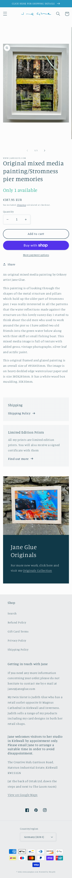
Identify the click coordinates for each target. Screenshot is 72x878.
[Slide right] (45, 150)
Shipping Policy (19, 413)
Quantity (8, 211)
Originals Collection (37, 570)
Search (12, 613)
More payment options (36, 254)
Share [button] (11, 264)
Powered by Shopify (47, 872)
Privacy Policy (17, 640)
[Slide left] (27, 150)
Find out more (18, 459)
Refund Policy (17, 622)
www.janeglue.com (30, 872)
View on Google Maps (23, 795)
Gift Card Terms (18, 631)
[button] (5, 13)
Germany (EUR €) (34, 836)
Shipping (21, 205)
